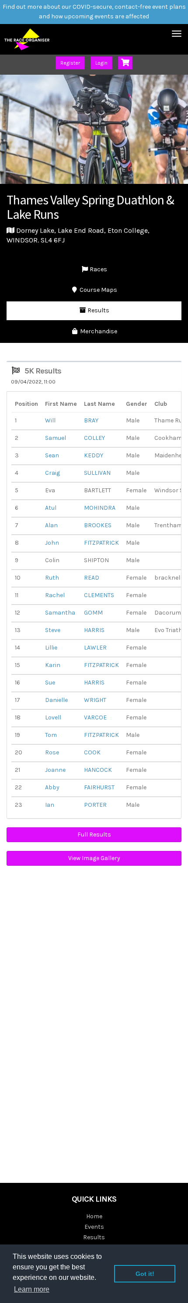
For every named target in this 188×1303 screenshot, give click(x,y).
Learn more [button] (31, 1289)
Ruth (52, 577)
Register (70, 63)
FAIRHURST (99, 787)
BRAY (91, 420)
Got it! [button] (145, 1273)
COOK (92, 752)
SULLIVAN (97, 473)
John (52, 542)
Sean (52, 455)
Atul (50, 508)
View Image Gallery (94, 858)
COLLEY (94, 438)
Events (94, 1226)
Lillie (51, 647)
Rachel (55, 595)
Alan (51, 525)
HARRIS (94, 630)
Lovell (53, 717)
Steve (52, 630)
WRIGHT (95, 700)
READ (91, 577)
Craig (52, 473)
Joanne (55, 770)
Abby (52, 787)
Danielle (56, 700)
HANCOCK (98, 770)
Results (97, 310)
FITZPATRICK (101, 542)
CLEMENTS (99, 595)
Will (50, 420)
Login (101, 63)
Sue (50, 682)
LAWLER (95, 647)
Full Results (94, 834)
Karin (52, 665)
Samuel (55, 438)
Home (94, 1216)
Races (97, 269)
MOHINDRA (99, 508)
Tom (51, 735)
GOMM (93, 612)
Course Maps (97, 290)
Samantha (60, 612)
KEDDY (93, 455)
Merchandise (98, 331)
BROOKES (97, 525)
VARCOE (95, 717)
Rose (52, 752)
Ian (49, 805)
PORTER (95, 805)
